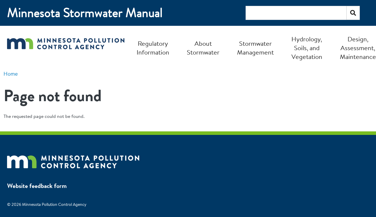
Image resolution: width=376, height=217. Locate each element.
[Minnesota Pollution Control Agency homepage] (66, 47)
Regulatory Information (153, 48)
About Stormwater (203, 48)
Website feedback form (37, 185)
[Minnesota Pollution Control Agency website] (73, 159)
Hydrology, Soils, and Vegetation (306, 48)
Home (11, 73)
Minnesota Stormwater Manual (84, 13)
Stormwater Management (255, 48)
